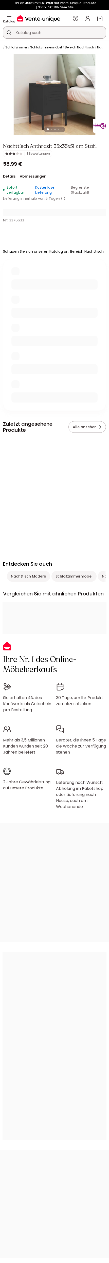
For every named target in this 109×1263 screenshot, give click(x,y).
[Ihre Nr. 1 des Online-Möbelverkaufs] (38, 18)
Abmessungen (33, 176)
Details (9, 176)
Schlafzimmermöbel (46, 47)
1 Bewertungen (38, 154)
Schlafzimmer (16, 47)
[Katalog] (9, 16)
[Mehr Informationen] (63, 198)
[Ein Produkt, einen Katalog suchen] (8, 32)
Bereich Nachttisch (79, 47)
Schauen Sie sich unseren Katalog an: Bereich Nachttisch (53, 251)
